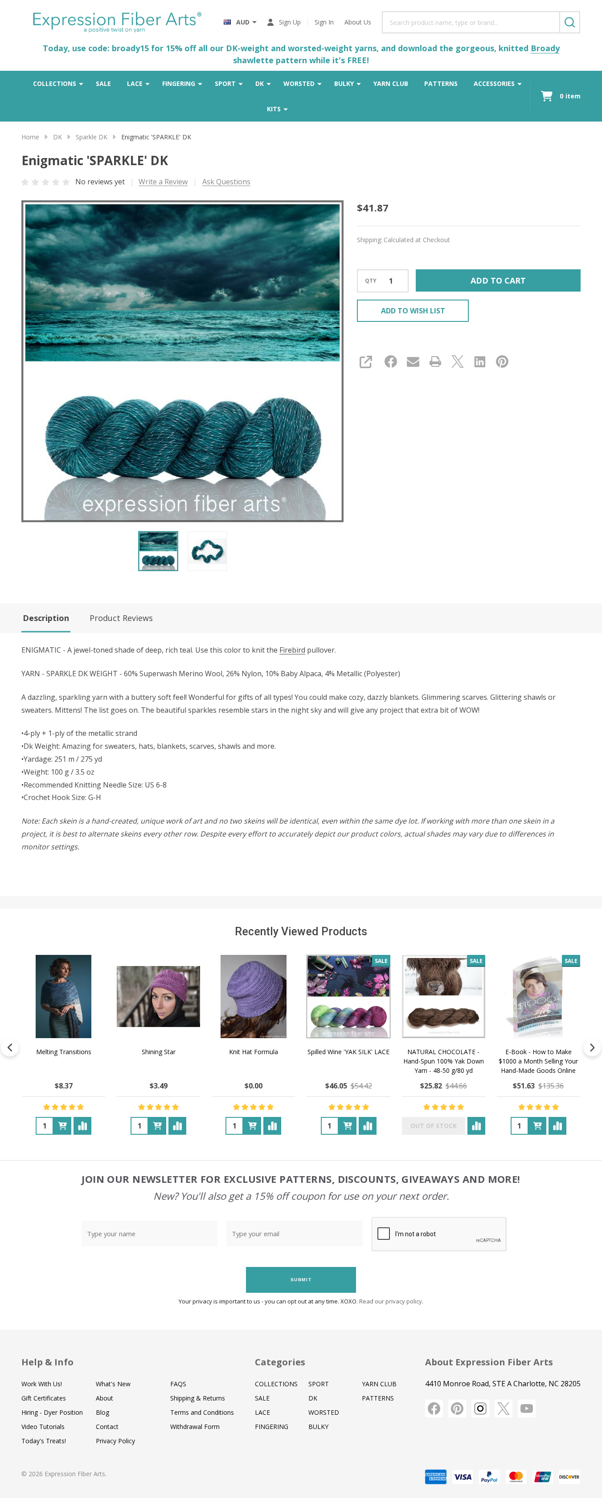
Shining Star (159, 1051)
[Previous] (10, 1047)
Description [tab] (46, 618)
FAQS (178, 1384)
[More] (81, 83)
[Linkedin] (480, 361)
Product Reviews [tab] (121, 618)
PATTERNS (441, 83)
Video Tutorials (43, 1426)
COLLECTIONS (54, 83)
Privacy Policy (115, 1441)
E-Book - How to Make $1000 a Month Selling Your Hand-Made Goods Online (538, 1061)
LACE (135, 83)
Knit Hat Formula (253, 1051)
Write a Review (163, 182)
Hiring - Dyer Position (52, 1412)
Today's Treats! (43, 1441)
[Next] (592, 1047)
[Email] (413, 361)
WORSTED (299, 83)
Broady (545, 48)
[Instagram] (480, 1408)
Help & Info (47, 1362)
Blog (102, 1412)
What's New (113, 1384)
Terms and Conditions (202, 1412)
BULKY (344, 83)
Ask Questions (226, 182)
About (104, 1398)
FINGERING (178, 83)
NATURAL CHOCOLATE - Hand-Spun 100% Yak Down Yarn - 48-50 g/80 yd (443, 1061)
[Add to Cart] (62, 1126)
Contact (107, 1426)
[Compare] (82, 1126)
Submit (301, 1279)
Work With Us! (41, 1384)
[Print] (435, 361)
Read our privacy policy (390, 1301)
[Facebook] (391, 361)
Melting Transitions (63, 1051)
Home (30, 137)
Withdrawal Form (195, 1426)
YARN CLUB (390, 83)
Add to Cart (498, 280)
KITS (274, 109)
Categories (280, 1362)
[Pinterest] (502, 361)
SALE (103, 83)
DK (259, 83)
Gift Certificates (43, 1398)
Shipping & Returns (197, 1398)
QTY (371, 281)
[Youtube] (527, 1408)
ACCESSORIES (494, 83)
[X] (457, 361)
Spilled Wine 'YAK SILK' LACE (348, 1051)
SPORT (225, 83)
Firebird (292, 650)
